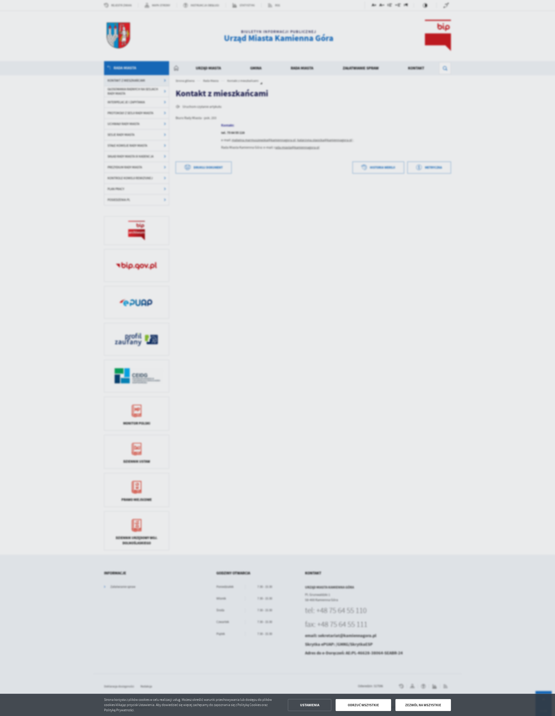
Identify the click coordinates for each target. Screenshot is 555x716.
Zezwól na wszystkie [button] (423, 705)
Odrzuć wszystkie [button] (363, 705)
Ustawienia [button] (309, 705)
